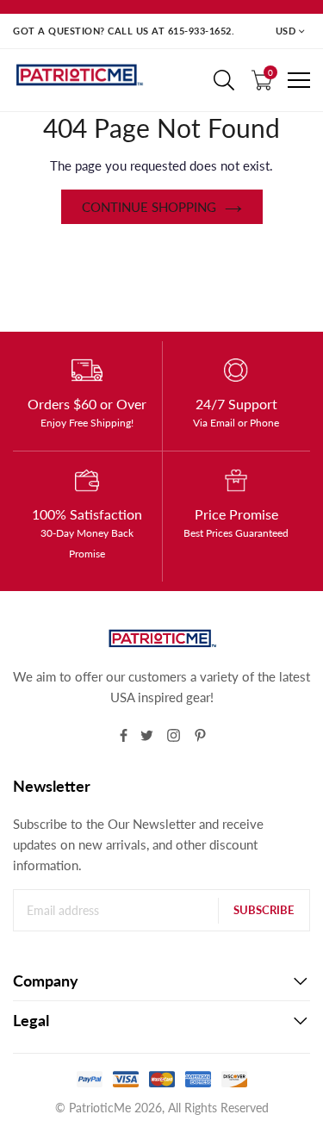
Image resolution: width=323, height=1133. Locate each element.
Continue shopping (149, 207)
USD (286, 30)
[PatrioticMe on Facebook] (123, 735)
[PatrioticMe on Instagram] (173, 735)
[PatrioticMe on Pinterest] (200, 735)
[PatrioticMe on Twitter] (146, 735)
